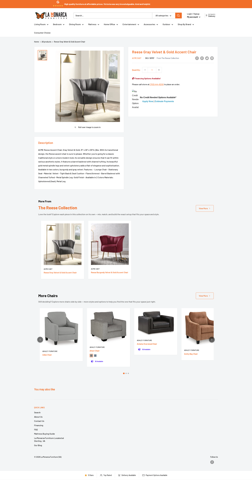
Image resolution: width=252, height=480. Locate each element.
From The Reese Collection (168, 58)
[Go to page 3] (128, 373)
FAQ (36, 429)
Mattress (92, 24)
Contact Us (39, 421)
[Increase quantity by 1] (159, 70)
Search (37, 412)
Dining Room (75, 24)
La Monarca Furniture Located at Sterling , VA (49, 439)
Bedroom (57, 24)
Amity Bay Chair (191, 354)
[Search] (178, 15)
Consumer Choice (42, 32)
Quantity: (136, 70)
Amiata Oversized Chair (147, 344)
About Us (38, 416)
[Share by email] (212, 58)
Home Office (109, 24)
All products (46, 42)
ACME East (136, 58)
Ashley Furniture (49, 351)
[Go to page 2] (126, 373)
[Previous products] (40, 340)
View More (203, 208)
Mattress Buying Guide (44, 433)
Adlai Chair (47, 355)
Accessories (149, 24)
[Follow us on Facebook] (212, 462)
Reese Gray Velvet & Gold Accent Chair (60, 272)
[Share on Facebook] (197, 58)
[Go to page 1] (124, 373)
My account (192, 17)
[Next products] (212, 340)
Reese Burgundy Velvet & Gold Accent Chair (109, 272)
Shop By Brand (184, 24)
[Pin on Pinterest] (202, 58)
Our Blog (38, 445)
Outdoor (166, 24)
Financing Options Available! (147, 78)
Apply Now (147, 101)
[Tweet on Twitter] (207, 58)
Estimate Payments (164, 101)
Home (36, 42)
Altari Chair (95, 351)
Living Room (40, 24)
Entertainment (129, 24)
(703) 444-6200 (157, 84)
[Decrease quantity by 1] (145, 70)
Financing (38, 425)
